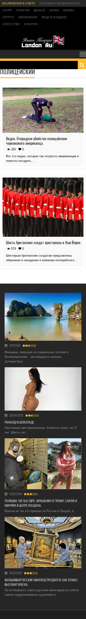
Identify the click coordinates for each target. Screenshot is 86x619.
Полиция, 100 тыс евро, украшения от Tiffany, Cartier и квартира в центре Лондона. (41, 503)
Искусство (11, 24)
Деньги (39, 10)
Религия (23, 10)
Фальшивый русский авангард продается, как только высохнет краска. (41, 582)
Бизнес (69, 10)
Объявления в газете (18, 3)
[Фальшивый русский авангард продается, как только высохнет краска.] (43, 542)
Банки (54, 10)
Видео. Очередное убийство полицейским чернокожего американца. (36, 141)
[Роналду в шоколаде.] (43, 389)
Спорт (7, 10)
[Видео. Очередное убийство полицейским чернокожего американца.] (43, 110)
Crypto (8, 17)
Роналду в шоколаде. (19, 422)
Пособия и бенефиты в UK (59, 3)
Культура (31, 24)
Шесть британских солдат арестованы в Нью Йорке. (43, 242)
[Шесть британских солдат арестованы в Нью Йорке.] (43, 207)
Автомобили (27, 17)
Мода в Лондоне (54, 17)
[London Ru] (43, 47)
